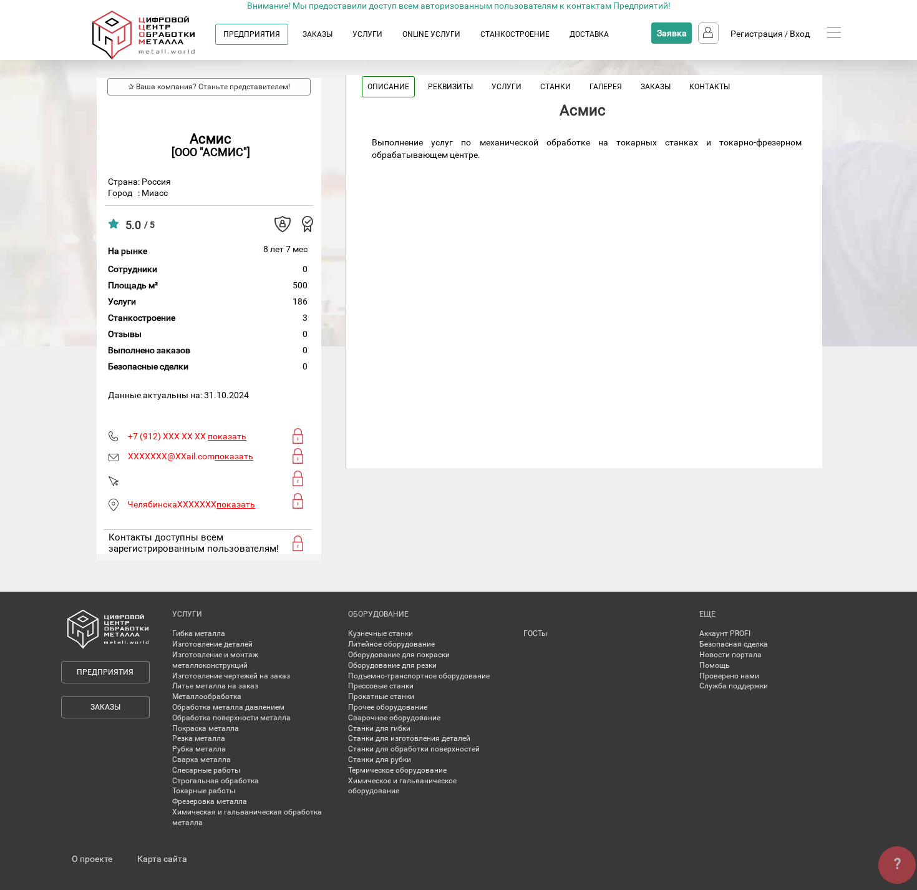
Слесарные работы (206, 770)
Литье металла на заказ (215, 686)
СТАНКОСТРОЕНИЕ (515, 34)
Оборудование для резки (392, 665)
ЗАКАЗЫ (317, 34)
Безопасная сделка (733, 644)
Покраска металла (205, 728)
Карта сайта (162, 859)
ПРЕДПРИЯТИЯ (251, 34)
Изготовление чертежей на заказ (231, 676)
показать (227, 436)
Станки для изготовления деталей (409, 738)
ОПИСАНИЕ (388, 86)
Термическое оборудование (397, 770)
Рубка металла (199, 749)
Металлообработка (206, 696)
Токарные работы (203, 790)
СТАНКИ (555, 86)
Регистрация (756, 34)
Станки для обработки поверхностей (414, 749)
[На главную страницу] (155, 56)
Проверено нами (729, 676)
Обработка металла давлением (228, 707)
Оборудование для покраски (399, 654)
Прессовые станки (381, 686)
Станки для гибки (379, 728)
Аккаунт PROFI (724, 633)
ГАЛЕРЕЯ (606, 86)
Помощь (714, 665)
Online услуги (431, 34)
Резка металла (198, 738)
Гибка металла (198, 633)
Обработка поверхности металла (231, 717)
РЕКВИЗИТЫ (450, 86)
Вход (800, 34)
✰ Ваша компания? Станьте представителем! (209, 86)
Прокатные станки (381, 696)
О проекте (92, 859)
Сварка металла (201, 759)
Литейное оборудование (391, 644)
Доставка (589, 34)
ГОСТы (535, 633)
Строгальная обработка (215, 780)
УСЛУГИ (367, 34)
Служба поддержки (733, 686)
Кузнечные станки (380, 633)
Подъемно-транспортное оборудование (419, 676)
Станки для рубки (379, 759)
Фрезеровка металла (209, 801)
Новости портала (730, 654)
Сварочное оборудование (394, 717)
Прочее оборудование (387, 707)
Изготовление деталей (212, 644)
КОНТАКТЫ (709, 86)
